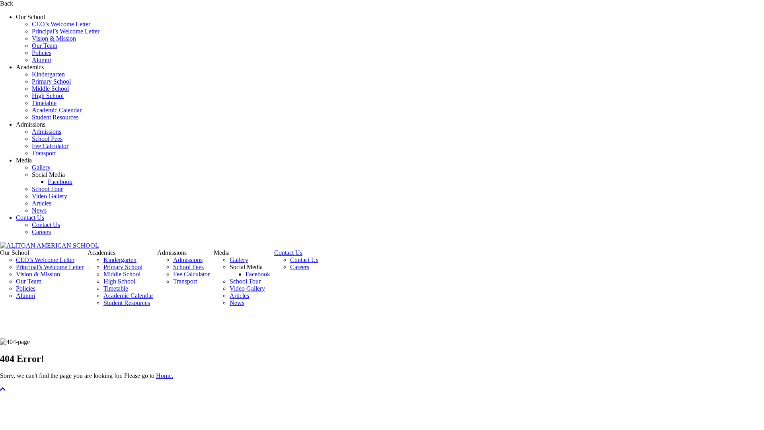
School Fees (47, 138)
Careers (41, 232)
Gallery (41, 167)
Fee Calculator (50, 146)
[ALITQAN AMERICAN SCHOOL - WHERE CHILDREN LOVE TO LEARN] (49, 245)
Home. (164, 375)
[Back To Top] (3, 389)
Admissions (46, 131)
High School (48, 95)
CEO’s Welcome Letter (61, 24)
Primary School (51, 81)
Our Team (44, 45)
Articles (41, 203)
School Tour (47, 189)
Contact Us (30, 217)
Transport (44, 153)
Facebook (60, 181)
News (39, 210)
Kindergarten (48, 74)
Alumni (41, 60)
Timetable (44, 103)
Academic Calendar (57, 110)
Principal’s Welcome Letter (65, 31)
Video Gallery (49, 196)
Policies (41, 52)
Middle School (50, 88)
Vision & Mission (54, 38)
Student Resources (55, 117)
